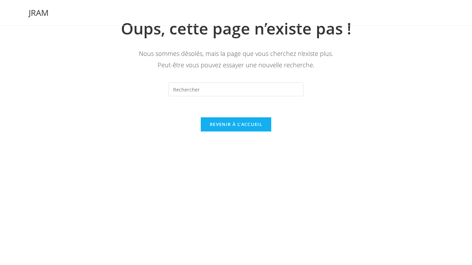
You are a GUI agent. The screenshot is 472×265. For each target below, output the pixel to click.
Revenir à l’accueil (236, 124)
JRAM (39, 12)
